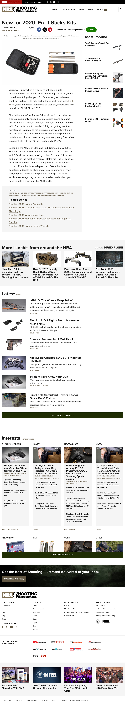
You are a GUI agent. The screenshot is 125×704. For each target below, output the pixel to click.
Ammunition (8, 537)
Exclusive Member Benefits (106, 609)
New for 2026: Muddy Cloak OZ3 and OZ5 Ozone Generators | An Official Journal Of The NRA (45, 274)
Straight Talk (9, 473)
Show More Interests (76, 554)
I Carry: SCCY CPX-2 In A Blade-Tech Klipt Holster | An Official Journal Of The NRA (46, 506)
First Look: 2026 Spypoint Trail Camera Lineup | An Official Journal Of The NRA (108, 273)
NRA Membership (102, 605)
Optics (37, 333)
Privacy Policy (6, 700)
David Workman (58, 195)
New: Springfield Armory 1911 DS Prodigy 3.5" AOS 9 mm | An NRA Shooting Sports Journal (76, 472)
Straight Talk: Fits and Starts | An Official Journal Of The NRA (15, 503)
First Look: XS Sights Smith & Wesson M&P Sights (54, 322)
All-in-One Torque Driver (22, 195)
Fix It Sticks (59, 193)
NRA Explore (69, 615)
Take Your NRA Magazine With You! (13, 687)
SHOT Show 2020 (8, 30)
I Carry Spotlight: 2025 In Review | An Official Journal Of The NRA (46, 485)
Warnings (45, 700)
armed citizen (20, 473)
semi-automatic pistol (12, 475)
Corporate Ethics (31, 700)
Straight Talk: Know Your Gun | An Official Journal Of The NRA (15, 468)
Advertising (6, 605)
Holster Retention (51, 478)
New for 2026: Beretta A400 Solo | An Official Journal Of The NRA (77, 490)
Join (26, 2)
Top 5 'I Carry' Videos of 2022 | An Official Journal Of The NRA (46, 495)
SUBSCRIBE (14, 579)
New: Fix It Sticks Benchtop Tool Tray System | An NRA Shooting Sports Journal (15, 273)
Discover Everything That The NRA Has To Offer (76, 688)
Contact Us (6, 609)
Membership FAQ (102, 612)
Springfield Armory (74, 481)
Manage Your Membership (105, 615)
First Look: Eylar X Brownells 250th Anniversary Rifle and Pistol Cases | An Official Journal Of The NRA (77, 518)
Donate (39, 2)
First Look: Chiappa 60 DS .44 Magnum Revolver (56, 359)
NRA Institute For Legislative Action (77, 612)
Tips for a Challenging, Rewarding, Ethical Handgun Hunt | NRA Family (15, 482)
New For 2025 (68, 9)
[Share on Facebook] (39, 28)
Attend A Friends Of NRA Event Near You (107, 687)
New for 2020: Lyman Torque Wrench (29, 226)
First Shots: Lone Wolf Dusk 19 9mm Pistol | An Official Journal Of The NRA (109, 506)
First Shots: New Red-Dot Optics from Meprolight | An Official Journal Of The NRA (108, 495)
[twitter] (44, 28)
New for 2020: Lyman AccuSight (26, 204)
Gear (90, 9)
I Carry (36, 444)
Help (3, 615)
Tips (36, 314)
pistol (85, 481)
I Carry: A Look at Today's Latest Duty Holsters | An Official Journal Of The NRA (46, 469)
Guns (81, 9)
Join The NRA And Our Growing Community (45, 687)
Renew (32, 2)
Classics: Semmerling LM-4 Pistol (51, 339)
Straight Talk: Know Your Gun (49, 376)
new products (48, 193)
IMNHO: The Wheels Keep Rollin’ (51, 300)
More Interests (28, 439)
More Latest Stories (72, 415)
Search (4, 619)
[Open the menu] (105, 9)
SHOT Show (26, 193)
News (54, 9)
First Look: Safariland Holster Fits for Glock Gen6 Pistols (54, 396)
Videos (99, 444)
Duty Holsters (41, 476)
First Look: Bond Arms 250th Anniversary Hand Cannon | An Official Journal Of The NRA (78, 273)
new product (71, 483)
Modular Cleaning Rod (42, 195)
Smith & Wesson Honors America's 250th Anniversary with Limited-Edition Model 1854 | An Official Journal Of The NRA (77, 503)
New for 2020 (36, 193)
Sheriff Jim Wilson (42, 386)
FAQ (3, 612)
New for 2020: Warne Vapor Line (26, 215)
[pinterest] (50, 28)
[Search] (120, 9)
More (18, 295)
